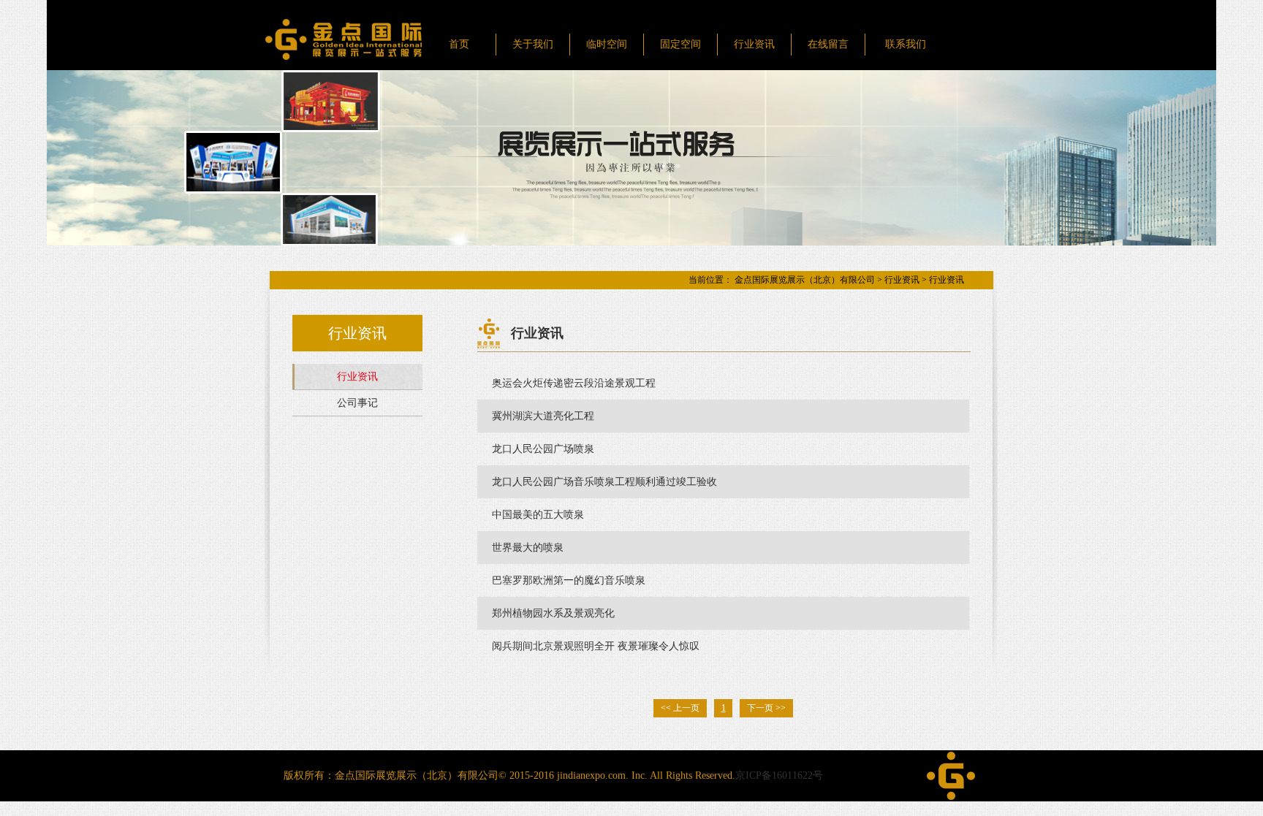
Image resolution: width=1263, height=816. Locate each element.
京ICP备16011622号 (779, 775)
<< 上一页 (680, 708)
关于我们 (532, 44)
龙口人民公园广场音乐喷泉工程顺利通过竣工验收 (604, 481)
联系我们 (905, 44)
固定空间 (680, 44)
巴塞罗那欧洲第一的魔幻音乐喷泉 (568, 580)
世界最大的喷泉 (528, 547)
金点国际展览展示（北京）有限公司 (805, 280)
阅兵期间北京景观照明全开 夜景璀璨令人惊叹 (595, 646)
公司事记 (357, 402)
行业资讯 (754, 44)
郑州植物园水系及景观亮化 (553, 613)
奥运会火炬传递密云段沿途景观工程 (574, 383)
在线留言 (828, 44)
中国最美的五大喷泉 (538, 514)
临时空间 (606, 44)
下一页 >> (766, 708)
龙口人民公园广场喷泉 (543, 448)
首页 (459, 44)
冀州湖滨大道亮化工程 (543, 416)
